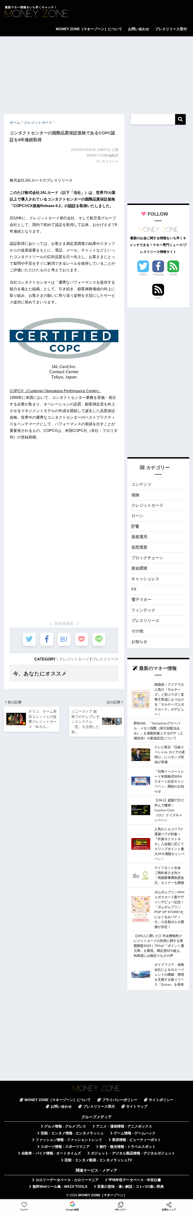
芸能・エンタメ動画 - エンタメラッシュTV (98, 1160)
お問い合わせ (138, 29)
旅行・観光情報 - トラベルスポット (128, 1147)
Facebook (158, 274)
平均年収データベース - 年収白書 (135, 1180)
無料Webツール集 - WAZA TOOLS (59, 1186)
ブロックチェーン (147, 558)
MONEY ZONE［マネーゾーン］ (102, 1195)
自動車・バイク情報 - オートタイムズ (51, 1153)
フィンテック (143, 610)
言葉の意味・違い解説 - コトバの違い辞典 (130, 1186)
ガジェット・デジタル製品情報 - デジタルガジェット (133, 1153)
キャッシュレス (145, 579)
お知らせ (139, 641)
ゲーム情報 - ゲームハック (135, 1133)
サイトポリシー (161, 1100)
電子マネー (141, 599)
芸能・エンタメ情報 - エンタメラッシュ (72, 1133)
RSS (158, 297)
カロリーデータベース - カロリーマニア (67, 1180)
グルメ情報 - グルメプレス (65, 1126)
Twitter (143, 274)
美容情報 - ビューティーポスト (136, 1140)
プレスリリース (105, 659)
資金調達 (139, 568)
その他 (137, 631)
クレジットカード (74, 659)
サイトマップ (136, 1106)
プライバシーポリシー (119, 1100)
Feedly (173, 274)
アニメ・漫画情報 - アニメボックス (124, 1126)
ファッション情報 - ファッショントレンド (69, 1140)
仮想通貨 (139, 547)
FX (133, 589)
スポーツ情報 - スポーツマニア (65, 1147)
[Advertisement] (96, 73)
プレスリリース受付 (171, 29)
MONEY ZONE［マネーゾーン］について (89, 29)
